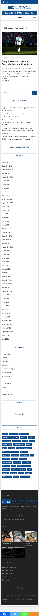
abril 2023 (5, 265)
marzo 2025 (6, 195)
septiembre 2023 (8, 247)
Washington (6, 476)
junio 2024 (5, 214)
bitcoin (23, 437)
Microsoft (26, 462)
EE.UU (12, 448)
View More (7, 81)
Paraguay (6, 469)
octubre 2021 (6, 328)
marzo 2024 (6, 225)
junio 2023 (5, 258)
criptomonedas (19, 444)
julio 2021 (5, 339)
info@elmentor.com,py (9, 577)
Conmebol (28, 68)
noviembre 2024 (7, 199)
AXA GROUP (28, 599)
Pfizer (14, 469)
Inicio (8, 595)
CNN (32, 441)
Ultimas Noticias (7, 394)
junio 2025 (5, 188)
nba (14, 466)
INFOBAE (24, 455)
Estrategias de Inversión (10, 452)
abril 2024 (5, 221)
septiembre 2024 (8, 203)
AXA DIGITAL (20, 599)
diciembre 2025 (7, 166)
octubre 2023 (6, 243)
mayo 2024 (6, 217)
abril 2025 (5, 192)
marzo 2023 (6, 269)
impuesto (6, 455)
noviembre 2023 (7, 240)
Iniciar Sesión (17, 595)
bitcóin (31, 437)
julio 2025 (5, 184)
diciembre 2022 (7, 280)
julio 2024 (5, 210)
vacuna (28, 473)
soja (30, 469)
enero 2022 (6, 317)
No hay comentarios (15, 68)
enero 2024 (6, 232)
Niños (20, 466)
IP (31, 455)
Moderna (6, 466)
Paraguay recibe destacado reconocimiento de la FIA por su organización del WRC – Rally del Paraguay (18, 122)
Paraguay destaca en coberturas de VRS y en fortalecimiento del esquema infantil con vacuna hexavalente (18, 130)
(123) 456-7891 (8, 574)
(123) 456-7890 (8, 570)
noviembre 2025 (7, 170)
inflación (15, 455)
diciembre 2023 (7, 236)
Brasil (25, 441)
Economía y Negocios (9, 369)
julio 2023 (5, 254)
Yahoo (16, 476)
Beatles (15, 437)
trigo (21, 473)
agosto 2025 (6, 181)
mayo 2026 (6, 162)
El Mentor (6, 580)
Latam (14, 459)
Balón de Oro (24, 434)
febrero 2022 (6, 313)
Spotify (5, 473)
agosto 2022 (6, 295)
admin (5, 68)
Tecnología (5, 391)
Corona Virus (6, 361)
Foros (25, 595)
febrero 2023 (6, 273)
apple (4, 434)
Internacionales (15, 58)
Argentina (13, 434)
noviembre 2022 (7, 284)
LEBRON (22, 459)
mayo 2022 (6, 306)
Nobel (28, 466)
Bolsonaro (16, 441)
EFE (19, 448)
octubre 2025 (6, 173)
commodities (7, 444)
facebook (24, 452)
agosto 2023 (6, 251)
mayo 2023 (6, 262)
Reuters (22, 469)
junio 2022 (5, 302)
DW (4, 448)
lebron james (7, 462)
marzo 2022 (6, 309)
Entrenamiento (7, 372)
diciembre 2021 (7, 320)
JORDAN (6, 459)
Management (6, 383)
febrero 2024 (6, 228)
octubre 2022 (6, 287)
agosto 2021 (6, 335)
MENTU (17, 462)
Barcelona (6, 437)
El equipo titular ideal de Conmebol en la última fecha (17, 63)
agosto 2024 (6, 206)
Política (4, 387)
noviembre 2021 (7, 324)
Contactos (33, 595)
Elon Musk (27, 448)
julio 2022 (5, 298)
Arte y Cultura (7, 354)
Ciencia (4, 358)
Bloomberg (6, 441)
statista (13, 473)
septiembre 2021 (8, 332)
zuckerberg (25, 476)
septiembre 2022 (8, 291)
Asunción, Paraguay (9, 567)
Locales (4, 380)
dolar (28, 444)
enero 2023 (6, 276)
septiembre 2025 (8, 177)
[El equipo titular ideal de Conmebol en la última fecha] (19, 43)
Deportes (5, 58)
